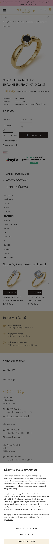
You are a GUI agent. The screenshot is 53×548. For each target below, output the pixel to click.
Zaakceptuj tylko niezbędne (26, 528)
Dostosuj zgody (26, 535)
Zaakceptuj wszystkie (26, 541)
